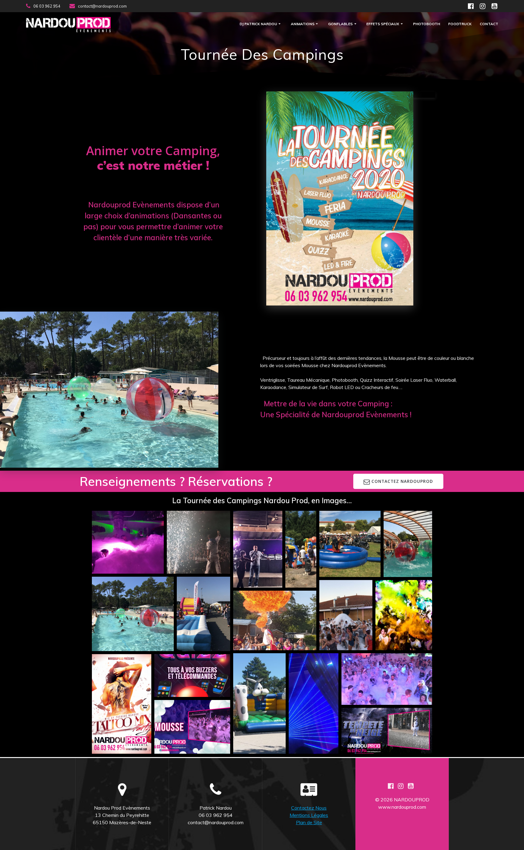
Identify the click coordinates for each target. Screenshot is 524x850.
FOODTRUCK (460, 24)
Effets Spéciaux (382, 24)
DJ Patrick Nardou (258, 24)
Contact (489, 24)
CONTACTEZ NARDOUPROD (402, 481)
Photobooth (426, 24)
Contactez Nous (309, 808)
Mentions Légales (309, 815)
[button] (128, 542)
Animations (302, 24)
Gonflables (340, 24)
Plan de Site (309, 822)
